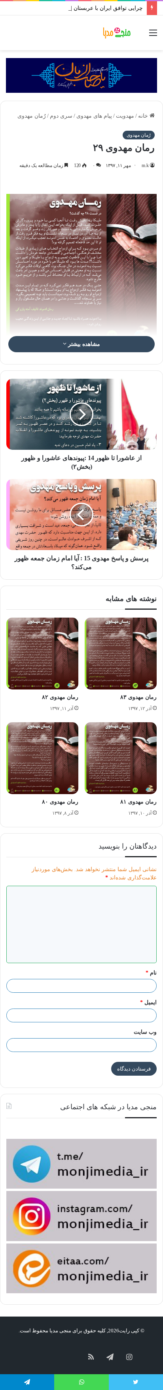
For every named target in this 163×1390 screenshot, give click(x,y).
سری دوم (61, 116)
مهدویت (125, 116)
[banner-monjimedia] (81, 75)
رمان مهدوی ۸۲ (60, 697)
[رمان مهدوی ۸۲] (42, 653)
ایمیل (148, 1002)
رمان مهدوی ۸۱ (138, 802)
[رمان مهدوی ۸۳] (121, 653)
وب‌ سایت (145, 1032)
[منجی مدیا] (117, 33)
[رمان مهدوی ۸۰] (42, 758)
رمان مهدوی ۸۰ (60, 802)
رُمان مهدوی (31, 116)
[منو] (153, 36)
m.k (145, 165)
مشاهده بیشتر (83, 344)
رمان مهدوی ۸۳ (138, 697)
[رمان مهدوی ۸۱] (121, 758)
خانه (144, 116)
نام (151, 973)
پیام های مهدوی (94, 116)
